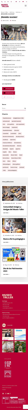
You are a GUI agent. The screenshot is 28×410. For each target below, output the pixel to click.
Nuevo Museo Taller (16, 158)
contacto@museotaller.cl (8, 308)
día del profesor (20, 136)
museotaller (6, 155)
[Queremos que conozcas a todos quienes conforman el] (8, 334)
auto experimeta (20, 124)
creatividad (13, 133)
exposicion (12, 139)
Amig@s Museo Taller (18, 118)
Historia (19, 146)
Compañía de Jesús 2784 (7, 303)
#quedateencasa (7, 118)
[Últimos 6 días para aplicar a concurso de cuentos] (20, 334)
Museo (15, 152)
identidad (5, 149)
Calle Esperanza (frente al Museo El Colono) (11, 314)
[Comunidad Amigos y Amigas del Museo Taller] (14, 193)
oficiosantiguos (6, 164)
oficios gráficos (16, 164)
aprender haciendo (16, 121)
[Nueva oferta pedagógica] (14, 225)
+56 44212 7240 (6, 304)
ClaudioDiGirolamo (7, 130)
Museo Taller (14, 155)
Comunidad (5, 133)
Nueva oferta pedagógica (14, 239)
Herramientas (17, 143)
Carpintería (14, 127)
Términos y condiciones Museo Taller (9, 385)
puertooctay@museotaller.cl (8, 318)
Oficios (14, 161)
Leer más (5, 212)
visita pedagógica (12, 170)
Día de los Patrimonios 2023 (12, 270)
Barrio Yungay (6, 127)
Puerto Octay (14, 167)
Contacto (4, 389)
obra (4, 161)
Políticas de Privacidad (6, 387)
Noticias (14, 21)
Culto (19, 133)
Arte (4, 124)
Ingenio (11, 149)
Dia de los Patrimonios (8, 136)
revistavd (21, 167)
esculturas (5, 139)
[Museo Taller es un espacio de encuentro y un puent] (8, 346)
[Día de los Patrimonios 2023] (14, 255)
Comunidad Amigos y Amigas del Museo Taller (13, 208)
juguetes (18, 149)
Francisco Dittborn (7, 143)
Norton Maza (6, 158)
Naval (20, 155)
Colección (16, 130)
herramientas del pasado (9, 146)
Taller (4, 170)
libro (10, 152)
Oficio (8, 161)
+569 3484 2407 (6, 306)
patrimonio (5, 167)
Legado (4, 152)
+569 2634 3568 (6, 316)
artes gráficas (10, 124)
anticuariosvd (6, 121)
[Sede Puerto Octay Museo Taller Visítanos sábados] (20, 346)
